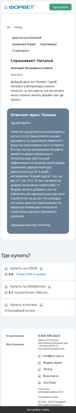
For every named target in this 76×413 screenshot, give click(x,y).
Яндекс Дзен (52, 362)
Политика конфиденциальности (50, 390)
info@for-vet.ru (53, 356)
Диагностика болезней (26, 37)
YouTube (49, 382)
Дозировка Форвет (24, 44)
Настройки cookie (48, 397)
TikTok (48, 369)
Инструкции (15, 344)
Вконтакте (50, 376)
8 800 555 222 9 (49, 336)
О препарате (20, 50)
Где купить (60, 7)
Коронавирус (48, 44)
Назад (16, 27)
